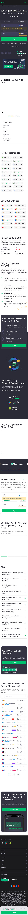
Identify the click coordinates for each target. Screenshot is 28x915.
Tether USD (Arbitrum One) (9, 741)
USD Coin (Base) (9, 766)
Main (2, 6)
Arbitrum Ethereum (8, 715)
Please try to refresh (18, 28)
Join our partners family (14, 469)
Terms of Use (4, 909)
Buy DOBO (14, 345)
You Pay (4, 494)
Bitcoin (6, 700)
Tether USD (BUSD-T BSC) (10, 726)
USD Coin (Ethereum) (9, 759)
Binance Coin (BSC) (9, 744)
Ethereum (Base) (9, 711)
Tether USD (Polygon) (10, 737)
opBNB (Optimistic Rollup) (9, 748)
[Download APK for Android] (14, 408)
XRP (6, 751)
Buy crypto (8, 6)
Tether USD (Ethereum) (10, 722)
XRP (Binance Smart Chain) (11, 755)
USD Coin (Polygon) (10, 770)
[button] (23, 25)
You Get (4, 33)
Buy (14, 39)
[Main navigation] (25, 2)
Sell (21, 500)
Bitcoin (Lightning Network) (10, 704)
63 (18, 774)
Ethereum (6, 707)
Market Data (14, 116)
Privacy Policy (13, 909)
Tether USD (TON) (9, 733)
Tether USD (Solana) (10, 730)
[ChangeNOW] (3, 2)
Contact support (14, 809)
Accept (14, 912)
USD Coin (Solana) (10, 763)
